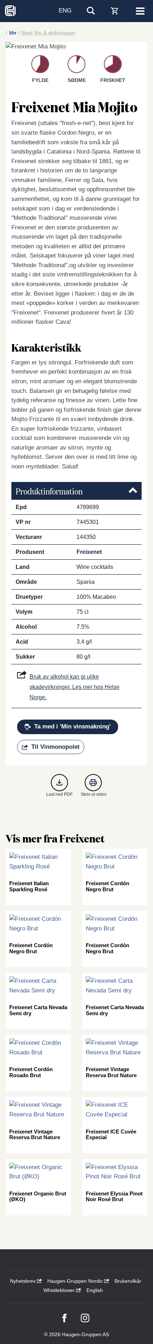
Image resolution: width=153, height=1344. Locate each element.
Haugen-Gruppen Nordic (75, 1281)
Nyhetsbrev (23, 1281)
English (94, 1290)
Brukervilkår (128, 1281)
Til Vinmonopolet (55, 746)
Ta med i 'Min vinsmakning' (72, 726)
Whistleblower (59, 1290)
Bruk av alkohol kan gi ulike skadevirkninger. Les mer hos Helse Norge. (75, 687)
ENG (65, 10)
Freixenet (89, 552)
